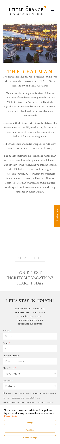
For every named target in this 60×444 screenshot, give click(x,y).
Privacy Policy (30, 402)
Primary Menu (52, 10)
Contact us (57, 215)
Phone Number (11, 355)
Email (6, 343)
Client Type (9, 368)
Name (6, 330)
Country (7, 380)
